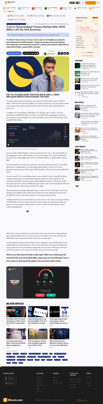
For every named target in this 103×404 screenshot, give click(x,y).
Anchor (9, 353)
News (28, 24)
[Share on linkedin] (67, 53)
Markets (55, 380)
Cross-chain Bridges (60, 353)
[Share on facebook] (59, 53)
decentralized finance (44, 356)
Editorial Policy (40, 385)
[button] (37, 53)
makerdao (49, 359)
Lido (43, 359)
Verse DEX (73, 387)
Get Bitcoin (95, 17)
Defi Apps (61, 356)
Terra (20, 362)
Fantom (37, 359)
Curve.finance (31, 356)
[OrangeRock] (12, 11)
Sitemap (38, 391)
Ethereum (30, 359)
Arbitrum (16, 353)
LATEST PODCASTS (80, 147)
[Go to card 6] (91, 55)
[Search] (82, 2)
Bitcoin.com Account (76, 379)
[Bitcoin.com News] (10, 2)
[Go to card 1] (82, 55)
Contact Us (39, 380)
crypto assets (10, 356)
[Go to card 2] (84, 55)
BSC (51, 353)
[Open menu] (98, 3)
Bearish (40, 295)
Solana (14, 362)
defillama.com (21, 359)
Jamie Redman (51, 53)
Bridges (45, 353)
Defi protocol (10, 359)
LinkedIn (88, 385)
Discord (88, 383)
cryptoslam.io (21, 356)
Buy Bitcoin (73, 384)
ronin (8, 362)
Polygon (65, 359)
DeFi (32, 24)
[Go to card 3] (86, 55)
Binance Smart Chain (34, 353)
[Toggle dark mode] (78, 3)
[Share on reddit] (64, 53)
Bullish (51, 295)
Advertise (39, 383)
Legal (38, 388)
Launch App (90, 3)
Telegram (88, 377)
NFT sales (57, 359)
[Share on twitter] (62, 53)
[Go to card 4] (88, 55)
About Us (39, 377)
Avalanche (23, 353)
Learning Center (57, 383)
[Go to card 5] (89, 55)
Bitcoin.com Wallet (75, 382)
